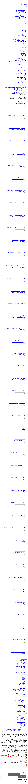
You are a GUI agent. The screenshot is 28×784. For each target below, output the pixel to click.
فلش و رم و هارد (23, 6)
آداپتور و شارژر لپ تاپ (20, 41)
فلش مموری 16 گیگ (20, 11)
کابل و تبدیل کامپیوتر (20, 70)
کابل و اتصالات (24, 67)
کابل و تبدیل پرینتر (21, 79)
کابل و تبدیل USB (21, 78)
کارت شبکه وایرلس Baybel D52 (18, 152)
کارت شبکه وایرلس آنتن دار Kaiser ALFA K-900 (14, 540)
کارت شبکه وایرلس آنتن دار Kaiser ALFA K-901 (14, 527)
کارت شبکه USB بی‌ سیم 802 (18, 415)
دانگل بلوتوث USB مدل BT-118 (18, 353)
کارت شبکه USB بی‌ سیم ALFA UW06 (16, 428)
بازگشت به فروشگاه (13, 774)
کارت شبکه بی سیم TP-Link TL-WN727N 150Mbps (13, 165)
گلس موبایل (22, 53)
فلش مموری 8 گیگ (20, 10)
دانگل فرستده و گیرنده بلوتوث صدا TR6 (16, 577)
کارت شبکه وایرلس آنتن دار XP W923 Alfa (16, 278)
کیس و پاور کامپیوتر (20, 42)
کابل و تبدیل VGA (21, 74)
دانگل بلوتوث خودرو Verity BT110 (18, 502)
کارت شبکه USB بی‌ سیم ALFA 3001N (16, 252)
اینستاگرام (9, 729)
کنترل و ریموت (21, 32)
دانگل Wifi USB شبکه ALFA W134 (17, 564)
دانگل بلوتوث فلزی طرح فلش (18, 378)
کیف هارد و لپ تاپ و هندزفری (18, 38)
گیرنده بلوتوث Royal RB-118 (19, 627)
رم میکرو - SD (21, 18)
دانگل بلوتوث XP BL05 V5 (19, 315)
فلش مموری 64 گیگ (20, 13)
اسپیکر (23, 30)
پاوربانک (23, 55)
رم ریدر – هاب (21, 35)
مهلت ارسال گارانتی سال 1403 (20, 89)
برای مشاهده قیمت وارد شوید (18, 116)
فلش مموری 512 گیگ (20, 17)
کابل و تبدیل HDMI (20, 73)
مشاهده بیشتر (15, 752)
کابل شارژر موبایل (21, 50)
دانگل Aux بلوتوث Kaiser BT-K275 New (16, 589)
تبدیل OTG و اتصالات (20, 62)
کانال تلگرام (14, 729)
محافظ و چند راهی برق (20, 40)
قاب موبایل (22, 54)
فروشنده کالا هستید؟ (14, 731)
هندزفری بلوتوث (21, 58)
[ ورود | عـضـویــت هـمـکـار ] (21, 4)
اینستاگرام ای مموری (15, 92)
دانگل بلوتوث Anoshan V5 (19, 177)
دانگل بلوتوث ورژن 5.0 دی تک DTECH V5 (16, 515)
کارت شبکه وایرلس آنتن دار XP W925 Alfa (16, 190)
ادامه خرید (22, 776)
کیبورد (23, 29)
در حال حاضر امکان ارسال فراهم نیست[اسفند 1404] (16, 87)
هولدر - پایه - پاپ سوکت (19, 60)
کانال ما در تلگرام (23, 92)
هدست (23, 59)
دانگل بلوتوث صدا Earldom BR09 (18, 477)
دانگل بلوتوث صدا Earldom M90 (18, 490)
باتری (23, 36)
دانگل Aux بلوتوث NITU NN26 (18, 240)
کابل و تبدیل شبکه (21, 77)
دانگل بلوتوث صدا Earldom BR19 (18, 390)
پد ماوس (23, 27)
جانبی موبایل (24, 47)
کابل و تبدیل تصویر (21, 75)
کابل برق (23, 80)
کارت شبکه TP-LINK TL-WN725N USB (16, 328)
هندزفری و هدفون (21, 56)
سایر (24, 43)
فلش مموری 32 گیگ (20, 12)
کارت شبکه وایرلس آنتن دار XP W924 (17, 215)
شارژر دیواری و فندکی (20, 51)
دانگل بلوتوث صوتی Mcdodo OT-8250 (17, 128)
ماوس (23, 26)
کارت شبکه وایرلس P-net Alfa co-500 (17, 403)
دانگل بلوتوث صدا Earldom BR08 (18, 465)
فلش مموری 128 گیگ (20, 14)
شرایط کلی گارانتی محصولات (14, 730)
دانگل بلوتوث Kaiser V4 (20, 340)
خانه (26, 93)
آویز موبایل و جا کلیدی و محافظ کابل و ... (16, 61)
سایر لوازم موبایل (21, 64)
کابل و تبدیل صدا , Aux (20, 72)
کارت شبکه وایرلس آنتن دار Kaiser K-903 (16, 227)
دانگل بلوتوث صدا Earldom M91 (18, 452)
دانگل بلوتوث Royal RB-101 (19, 614)
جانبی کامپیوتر (24, 23)
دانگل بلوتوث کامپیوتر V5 (19, 440)
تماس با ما (19, 729)
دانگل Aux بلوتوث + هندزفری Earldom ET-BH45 (14, 202)
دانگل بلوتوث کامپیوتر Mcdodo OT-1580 (16, 115)
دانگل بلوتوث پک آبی (20, 365)
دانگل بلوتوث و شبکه (20, 82)
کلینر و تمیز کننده (21, 34)
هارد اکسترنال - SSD (20, 19)
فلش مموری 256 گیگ (20, 16)
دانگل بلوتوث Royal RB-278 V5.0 (18, 602)
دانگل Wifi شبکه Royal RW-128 (18, 652)
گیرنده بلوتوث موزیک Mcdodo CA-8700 (16, 303)
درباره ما (23, 729)
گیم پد (23, 31)
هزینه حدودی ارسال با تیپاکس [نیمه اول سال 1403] (16, 90)
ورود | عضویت (24, 730)
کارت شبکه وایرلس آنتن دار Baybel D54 (16, 140)
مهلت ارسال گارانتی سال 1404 (20, 88)
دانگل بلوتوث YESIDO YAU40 (18, 552)
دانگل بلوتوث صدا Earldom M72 (18, 291)
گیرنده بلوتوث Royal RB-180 (19, 639)
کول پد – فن (22, 37)
